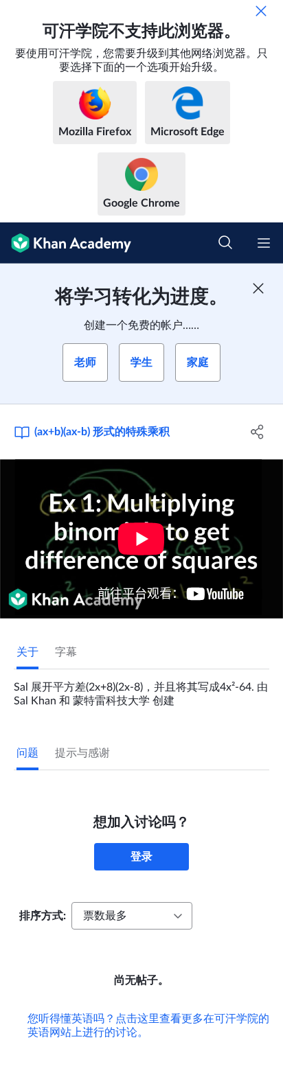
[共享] (257, 432)
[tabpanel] (141, 688)
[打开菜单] (264, 243)
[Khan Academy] (65, 243)
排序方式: (42, 915)
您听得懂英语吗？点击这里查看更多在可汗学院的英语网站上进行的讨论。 (148, 1025)
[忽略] (261, 11)
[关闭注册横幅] (258, 288)
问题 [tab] (27, 753)
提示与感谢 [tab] (82, 753)
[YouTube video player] (141, 539)
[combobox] (131, 916)
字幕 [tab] (66, 652)
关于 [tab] (27, 652)
